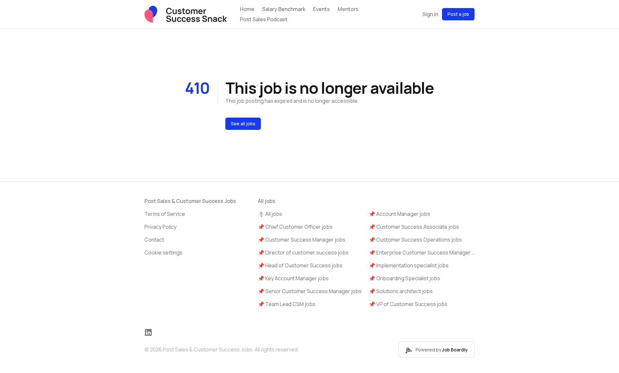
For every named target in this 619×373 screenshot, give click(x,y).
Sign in (430, 14)
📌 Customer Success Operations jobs (415, 239)
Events (321, 9)
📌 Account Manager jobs (399, 213)
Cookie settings (163, 252)
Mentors (348, 9)
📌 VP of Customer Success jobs (408, 304)
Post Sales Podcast (264, 19)
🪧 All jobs (270, 213)
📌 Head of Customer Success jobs (300, 265)
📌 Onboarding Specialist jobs (404, 278)
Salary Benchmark (283, 9)
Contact (154, 239)
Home (247, 9)
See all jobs (243, 123)
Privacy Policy (160, 226)
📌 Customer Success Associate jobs (414, 226)
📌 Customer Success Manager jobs (301, 239)
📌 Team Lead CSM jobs (286, 304)
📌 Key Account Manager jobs (293, 278)
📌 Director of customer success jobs (303, 252)
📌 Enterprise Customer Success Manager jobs (422, 252)
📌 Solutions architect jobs (401, 291)
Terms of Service (164, 213)
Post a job (458, 14)
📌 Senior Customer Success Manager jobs (310, 291)
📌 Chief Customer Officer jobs (295, 226)
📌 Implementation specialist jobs (408, 265)
